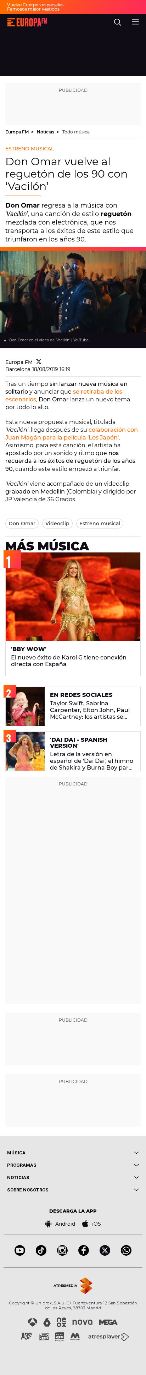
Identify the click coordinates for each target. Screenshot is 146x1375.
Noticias (46, 131)
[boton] (106, 1153)
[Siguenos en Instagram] (62, 1253)
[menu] (135, 20)
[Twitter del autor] (38, 362)
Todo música (76, 131)
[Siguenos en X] (105, 1253)
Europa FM (17, 131)
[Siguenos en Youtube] (20, 1253)
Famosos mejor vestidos (33, 9)
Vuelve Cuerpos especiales (35, 4)
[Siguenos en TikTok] (41, 1253)
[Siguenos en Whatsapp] (126, 1253)
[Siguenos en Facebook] (83, 1253)
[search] (117, 22)
